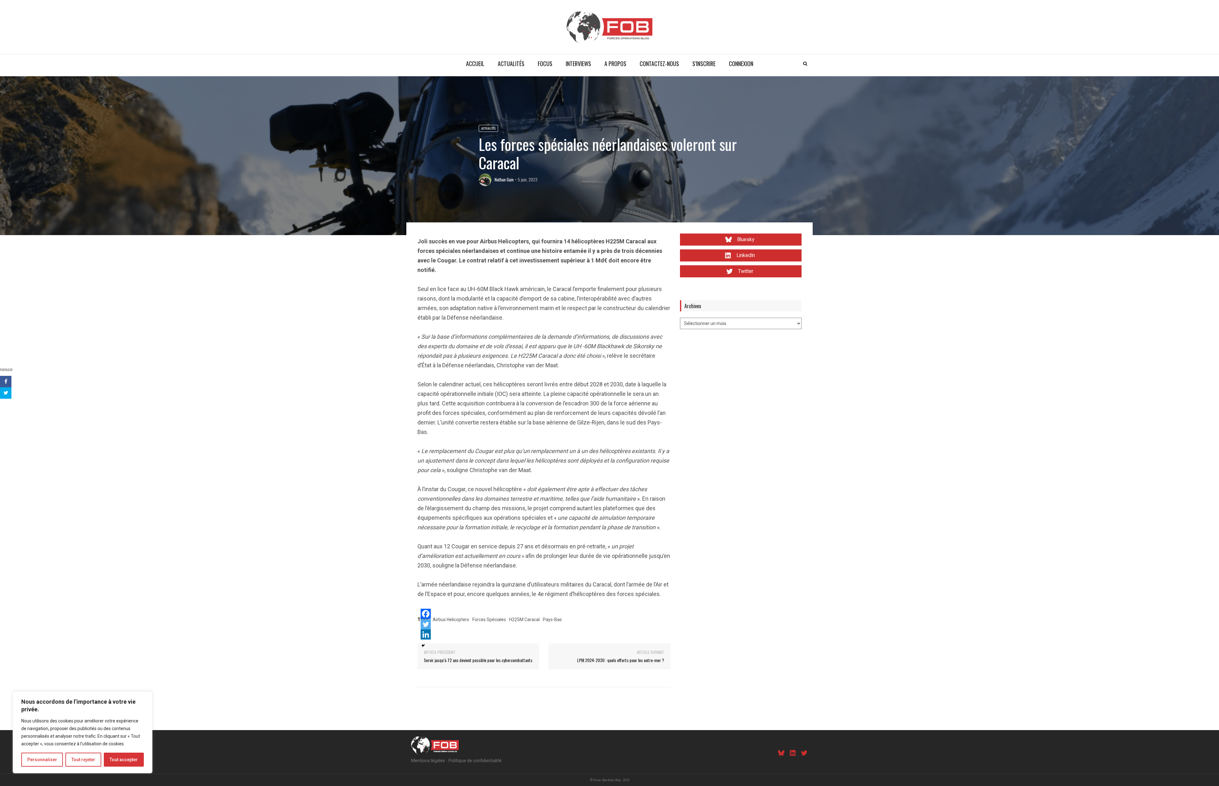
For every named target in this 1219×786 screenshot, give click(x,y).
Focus (545, 63)
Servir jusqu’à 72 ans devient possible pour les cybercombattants (478, 660)
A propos (615, 63)
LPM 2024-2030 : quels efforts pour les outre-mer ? (620, 660)
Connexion (741, 63)
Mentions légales (428, 760)
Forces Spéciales (489, 619)
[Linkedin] (426, 634)
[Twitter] (426, 624)
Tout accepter (124, 759)
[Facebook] (426, 614)
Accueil (475, 63)
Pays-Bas (552, 619)
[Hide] (423, 645)
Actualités (511, 63)
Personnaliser (42, 759)
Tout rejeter (83, 759)
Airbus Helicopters (451, 619)
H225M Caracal (524, 619)
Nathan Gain (504, 179)
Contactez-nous (659, 63)
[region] (82, 732)
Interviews (578, 63)
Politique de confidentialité (475, 760)
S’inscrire (704, 63)
